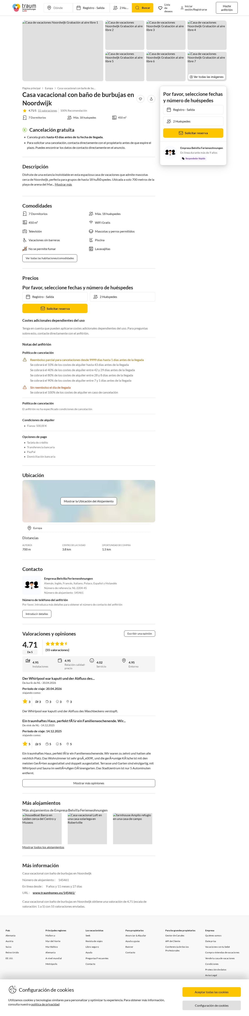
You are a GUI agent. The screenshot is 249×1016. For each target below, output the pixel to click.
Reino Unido (12, 952)
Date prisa (210, 941)
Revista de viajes (94, 941)
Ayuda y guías (132, 941)
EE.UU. (9, 958)
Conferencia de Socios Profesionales (177, 948)
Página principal (31, 88)
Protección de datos (215, 969)
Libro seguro (92, 946)
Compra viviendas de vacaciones (222, 952)
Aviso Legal (211, 975)
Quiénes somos (213, 935)
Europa (49, 88)
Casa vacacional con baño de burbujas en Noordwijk (76, 88)
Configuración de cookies (212, 1005)
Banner (129, 946)
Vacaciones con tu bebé (217, 946)
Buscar (146, 7)
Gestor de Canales (174, 935)
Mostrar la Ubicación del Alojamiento (89, 501)
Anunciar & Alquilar (135, 935)
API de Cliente (172, 941)
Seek (88, 935)
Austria (9, 941)
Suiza (8, 946)
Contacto (91, 963)
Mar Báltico (52, 946)
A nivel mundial (54, 958)
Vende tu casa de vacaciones (220, 958)
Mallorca (50, 935)
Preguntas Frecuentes (97, 958)
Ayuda (89, 952)
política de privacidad (45, 1004)
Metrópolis (51, 963)
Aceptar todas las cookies (212, 992)
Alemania (11, 935)
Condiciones (211, 963)
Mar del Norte (53, 941)
